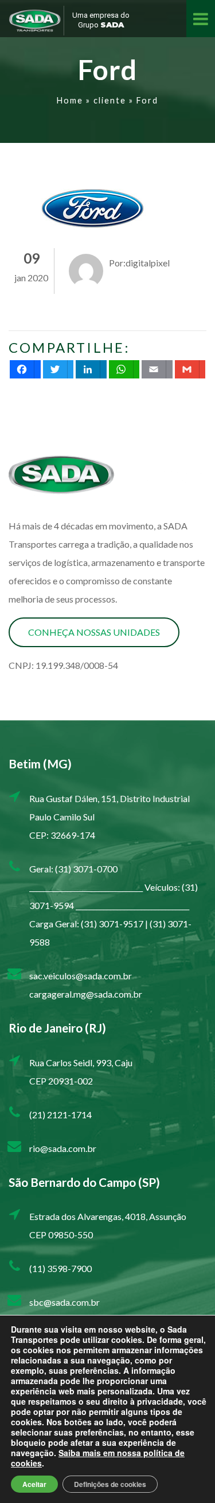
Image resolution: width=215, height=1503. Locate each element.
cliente (109, 100)
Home (70, 100)
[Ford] (95, 208)
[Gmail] (190, 369)
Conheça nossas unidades (94, 632)
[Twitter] (58, 369)
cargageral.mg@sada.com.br (85, 993)
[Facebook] (25, 369)
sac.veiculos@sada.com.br (80, 975)
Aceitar (34, 1484)
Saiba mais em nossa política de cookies (98, 1458)
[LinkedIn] (91, 369)
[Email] (157, 369)
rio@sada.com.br (62, 1148)
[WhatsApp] (124, 369)
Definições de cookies (110, 1484)
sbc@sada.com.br (64, 1302)
